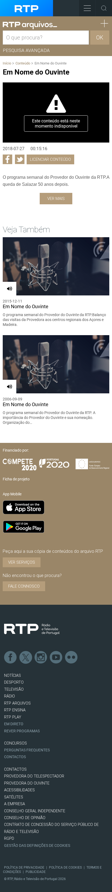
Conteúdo (22, 63)
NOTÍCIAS (12, 675)
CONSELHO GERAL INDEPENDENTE (34, 811)
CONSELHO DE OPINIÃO (24, 818)
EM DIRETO (13, 724)
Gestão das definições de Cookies (37, 845)
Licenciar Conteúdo (50, 159)
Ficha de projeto (16, 479)
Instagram (41, 657)
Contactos (15, 757)
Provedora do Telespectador (34, 776)
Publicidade (36, 872)
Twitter (25, 657)
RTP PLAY (12, 717)
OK (99, 37)
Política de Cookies (65, 867)
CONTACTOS (15, 769)
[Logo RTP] (32, 629)
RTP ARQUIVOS (17, 703)
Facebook (10, 657)
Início (7, 63)
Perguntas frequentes (27, 750)
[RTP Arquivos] (30, 25)
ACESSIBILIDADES (19, 790)
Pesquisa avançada (26, 50)
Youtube (56, 657)
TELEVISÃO (14, 689)
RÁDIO (9, 696)
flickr (71, 657)
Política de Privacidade (24, 867)
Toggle (104, 8)
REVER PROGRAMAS (22, 731)
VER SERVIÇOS (21, 562)
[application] (56, 112)
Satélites (13, 797)
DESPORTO (14, 682)
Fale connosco (24, 586)
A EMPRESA (14, 804)
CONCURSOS (15, 743)
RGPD (9, 838)
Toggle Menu (87, 8)
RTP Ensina (15, 710)
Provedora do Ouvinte (26, 783)
